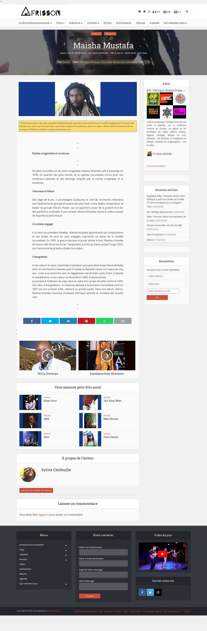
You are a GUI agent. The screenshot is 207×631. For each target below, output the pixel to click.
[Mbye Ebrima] (90, 420)
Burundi (66, 61)
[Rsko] (30, 438)
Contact (187, 611)
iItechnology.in (53, 610)
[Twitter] (150, 592)
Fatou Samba (111, 436)
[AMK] (30, 420)
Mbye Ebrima (111, 418)
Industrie (74, 22)
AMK (46, 418)
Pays (59, 22)
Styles (108, 22)
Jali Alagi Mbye (113, 400)
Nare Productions (155, 234)
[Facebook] (142, 592)
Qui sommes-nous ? (173, 611)
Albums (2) (110, 33)
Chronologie (148, 611)
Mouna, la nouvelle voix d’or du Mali (164, 225)
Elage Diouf (50, 400)
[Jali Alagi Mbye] (90, 402)
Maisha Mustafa (103, 45)
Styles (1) (96, 33)
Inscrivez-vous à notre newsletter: (163, 269)
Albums (140, 22)
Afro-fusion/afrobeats (90, 61)
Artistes (92, 22)
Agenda (154, 22)
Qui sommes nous (174, 22)
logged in (43, 514)
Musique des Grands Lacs (125, 61)
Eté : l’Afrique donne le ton (166, 90)
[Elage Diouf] (30, 402)
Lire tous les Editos (156, 166)
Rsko (46, 436)
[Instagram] (158, 592)
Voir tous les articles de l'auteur (36, 490)
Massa (150, 239)
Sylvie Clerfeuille (100, 53)
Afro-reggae (106, 61)
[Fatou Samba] (90, 438)
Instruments (123, 22)
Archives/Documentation (34, 22)
